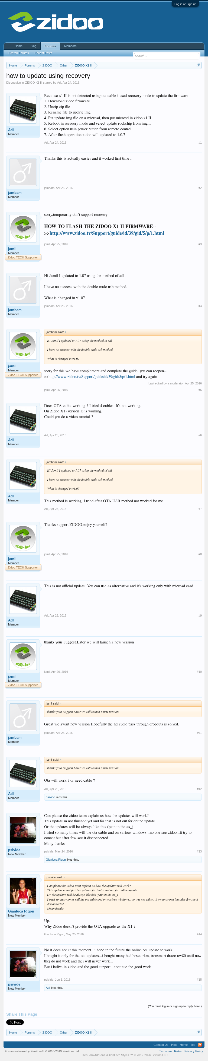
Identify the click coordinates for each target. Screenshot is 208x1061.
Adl (59, 82)
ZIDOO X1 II (33, 82)
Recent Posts (43, 53)
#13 (199, 851)
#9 (200, 615)
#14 (199, 934)
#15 (199, 979)
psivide (50, 797)
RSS (200, 1045)
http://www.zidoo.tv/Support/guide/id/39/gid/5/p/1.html (107, 232)
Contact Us (161, 1044)
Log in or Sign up (185, 4)
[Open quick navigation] (198, 65)
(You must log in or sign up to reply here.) (175, 1006)
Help (174, 1044)
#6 (200, 435)
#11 (199, 732)
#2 (200, 188)
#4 (200, 306)
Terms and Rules (170, 1051)
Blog (33, 46)
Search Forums (18, 53)
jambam (15, 193)
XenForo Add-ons (93, 1055)
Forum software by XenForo (42, 1051)
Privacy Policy (193, 1051)
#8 (200, 554)
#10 (199, 671)
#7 (200, 508)
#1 (200, 142)
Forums (50, 46)
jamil (12, 249)
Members (70, 46)
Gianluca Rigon (56, 859)
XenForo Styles (119, 1055)
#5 (200, 389)
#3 (200, 244)
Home (18, 46)
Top (192, 1044)
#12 (199, 789)
